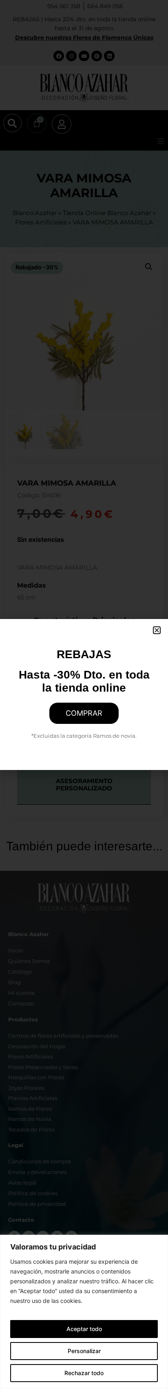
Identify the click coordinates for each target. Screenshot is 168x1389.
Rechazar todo (84, 1372)
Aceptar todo (84, 1328)
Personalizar (84, 1350)
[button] (157, 630)
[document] (84, 694)
